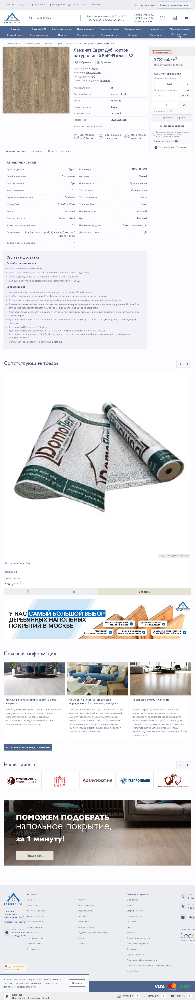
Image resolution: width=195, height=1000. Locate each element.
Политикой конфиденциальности (20, 986)
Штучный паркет (15, 35)
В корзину (144, 591)
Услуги (22, 4)
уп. (184, 104)
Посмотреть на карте (14, 921)
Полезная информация (137, 943)
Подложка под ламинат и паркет (93, 932)
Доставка (73, 4)
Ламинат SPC (39, 29)
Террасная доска (85, 35)
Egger (95, 68)
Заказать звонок (143, 21)
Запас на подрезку (164, 141)
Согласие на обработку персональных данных (148, 965)
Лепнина (132, 35)
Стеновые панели (39, 35)
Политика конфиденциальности (142, 960)
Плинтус (62, 35)
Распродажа (156, 35)
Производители (57, 4)
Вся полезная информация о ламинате (28, 747)
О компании (9, 4)
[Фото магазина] (136, 5)
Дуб (93, 76)
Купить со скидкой (173, 125)
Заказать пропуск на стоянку (174, 5)
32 (111, 87)
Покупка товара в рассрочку (140, 938)
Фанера (81, 943)
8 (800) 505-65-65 (144, 18)
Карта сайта (132, 971)
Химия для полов (86, 927)
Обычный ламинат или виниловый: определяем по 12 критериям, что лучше (93, 701)
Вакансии (131, 949)
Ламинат (15, 29)
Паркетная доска (85, 29)
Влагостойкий (118, 94)
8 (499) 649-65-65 (144, 15)
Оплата (84, 4)
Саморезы (82, 938)
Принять (77, 983)
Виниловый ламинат (62, 29)
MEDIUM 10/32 (93, 72)
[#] (12, 18)
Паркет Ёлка (156, 29)
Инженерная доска (109, 29)
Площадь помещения (165, 78)
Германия (105, 80)
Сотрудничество (36, 4)
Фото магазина (147, 5)
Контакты (96, 4)
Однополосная (139, 190)
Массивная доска (132, 29)
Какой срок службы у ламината (151, 699)
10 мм (144, 204)
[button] (180, 765)
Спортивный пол (109, 35)
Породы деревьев (135, 954)
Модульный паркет (179, 29)
